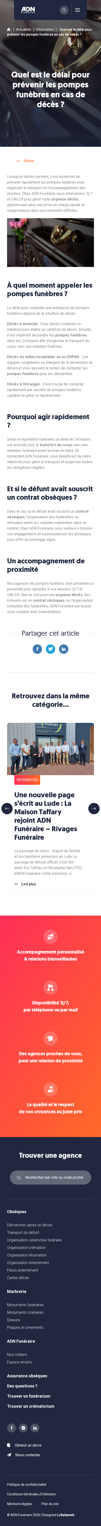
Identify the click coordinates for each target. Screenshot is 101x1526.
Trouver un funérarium (28, 1396)
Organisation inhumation (27, 1255)
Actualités (23, 29)
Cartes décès (18, 1278)
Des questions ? (22, 1385)
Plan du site (50, 1504)
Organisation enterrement (28, 1262)
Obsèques (16, 1211)
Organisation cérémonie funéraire (34, 1240)
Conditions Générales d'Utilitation (31, 1494)
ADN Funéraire (21, 1341)
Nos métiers (17, 1354)
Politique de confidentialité (26, 1484)
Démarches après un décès (29, 1225)
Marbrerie (16, 1291)
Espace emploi (19, 1362)
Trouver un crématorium (30, 1406)
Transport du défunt (23, 1232)
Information (45, 29)
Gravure (13, 1320)
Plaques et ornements (25, 1327)
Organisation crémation (26, 1247)
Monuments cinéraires (25, 1312)
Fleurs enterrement (22, 1270)
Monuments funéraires (25, 1305)
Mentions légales (19, 1504)
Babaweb (67, 1515)
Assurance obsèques (27, 1375)
